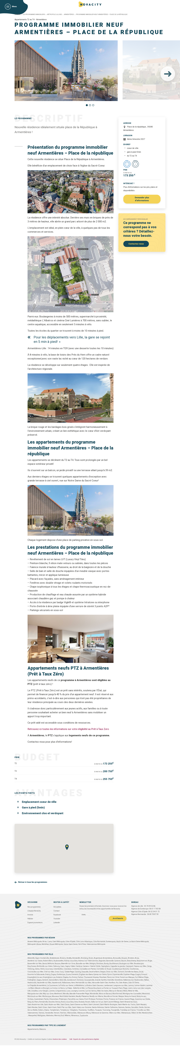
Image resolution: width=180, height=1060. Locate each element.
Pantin (46, 999)
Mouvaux (55, 996)
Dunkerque (61, 974)
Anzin (91, 958)
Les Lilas (141, 988)
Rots (76, 1002)
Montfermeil (117, 993)
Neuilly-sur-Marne (96, 996)
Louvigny (74, 991)
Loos (68, 991)
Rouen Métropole (56, 944)
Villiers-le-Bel (136, 1013)
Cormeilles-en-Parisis (88, 969)
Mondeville (94, 993)
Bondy (106, 963)
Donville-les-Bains (131, 971)
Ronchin (52, 1002)
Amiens (63, 958)
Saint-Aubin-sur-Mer (52, 1004)
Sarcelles (134, 1007)
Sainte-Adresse (98, 1007)
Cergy (149, 966)
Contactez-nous (136, 243)
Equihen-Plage (129, 974)
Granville (110, 980)
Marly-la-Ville (133, 991)
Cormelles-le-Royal (104, 969)
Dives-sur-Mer (111, 971)
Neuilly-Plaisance (82, 996)
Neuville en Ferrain (111, 996)
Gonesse (80, 980)
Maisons (42, 1029)
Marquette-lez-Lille (35, 993)
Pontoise (99, 999)
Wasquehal (32, 1015)
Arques (124, 958)
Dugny (53, 974)
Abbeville (31, 958)
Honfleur (112, 982)
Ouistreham (38, 999)
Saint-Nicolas (32, 1007)
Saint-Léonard (93, 1004)
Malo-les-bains (102, 991)
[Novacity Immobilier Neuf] (90, 4)
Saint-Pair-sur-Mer (64, 1007)
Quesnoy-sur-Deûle (142, 999)
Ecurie (68, 974)
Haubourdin (32, 982)
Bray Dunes (32, 966)
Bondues (99, 963)
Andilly (69, 958)
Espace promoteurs (35, 922)
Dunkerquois (111, 941)
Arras (137, 958)
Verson (56, 1013)
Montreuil (146, 993)
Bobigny (93, 963)
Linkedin (57, 922)
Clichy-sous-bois (46, 969)
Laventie (149, 985)
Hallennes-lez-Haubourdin (133, 980)
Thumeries (82, 1010)
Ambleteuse (54, 958)
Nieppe (121, 996)
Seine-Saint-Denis (71, 944)
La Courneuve (52, 985)
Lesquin (148, 988)
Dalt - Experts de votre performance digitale (84, 1039)
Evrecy (74, 977)
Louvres (81, 991)
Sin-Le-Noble (32, 1010)
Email (84, 915)
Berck (44, 963)
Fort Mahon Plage (141, 977)
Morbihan (45, 944)
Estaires (59, 977)
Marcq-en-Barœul (115, 991)
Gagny (39, 980)
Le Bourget (45, 988)
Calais (73, 966)
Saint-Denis (65, 1004)
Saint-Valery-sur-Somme (81, 1007)
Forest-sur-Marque (127, 977)
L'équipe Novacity (34, 911)
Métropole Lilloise (54, 14)
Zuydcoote (84, 1015)
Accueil (17, 14)
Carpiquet (129, 966)
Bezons (57, 963)
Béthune (51, 963)
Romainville (43, 1002)
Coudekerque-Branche (120, 969)
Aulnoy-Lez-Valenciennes (88, 960)
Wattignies (41, 1015)
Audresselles (59, 960)
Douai (141, 971)
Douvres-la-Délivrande (36, 974)
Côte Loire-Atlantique (84, 941)
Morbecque (46, 996)
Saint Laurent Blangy (111, 1002)
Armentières (69, 14)
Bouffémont (114, 963)
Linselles (34, 991)
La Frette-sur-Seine (65, 985)
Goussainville (89, 980)
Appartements (33, 1029)
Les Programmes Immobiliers (34, 14)
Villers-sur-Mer (114, 1013)
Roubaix (82, 1002)
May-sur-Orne (48, 993)
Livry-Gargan (43, 991)
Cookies (49, 1039)
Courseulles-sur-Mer (35, 971)
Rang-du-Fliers (33, 1002)
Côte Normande (99, 941)
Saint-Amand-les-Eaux (128, 1002)
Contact (57, 911)
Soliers (40, 1010)
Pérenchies (53, 999)
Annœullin (76, 958)
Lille (29, 991)
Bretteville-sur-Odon (44, 966)
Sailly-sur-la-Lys (97, 1002)
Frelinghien (32, 980)
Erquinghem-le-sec (35, 977)
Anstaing (84, 958)
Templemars (54, 1010)
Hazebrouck (56, 982)
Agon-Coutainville (42, 958)
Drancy (47, 974)
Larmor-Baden (139, 985)
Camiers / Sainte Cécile (91, 966)
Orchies (30, 999)
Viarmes (63, 1013)
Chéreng (31, 969)
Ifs (117, 982)
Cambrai (79, 966)
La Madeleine (79, 985)
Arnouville (117, 958)
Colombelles (58, 969)
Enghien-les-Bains (86, 974)
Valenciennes (33, 1013)
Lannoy (131, 985)
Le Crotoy (53, 988)
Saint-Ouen (52, 1007)
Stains (46, 1010)
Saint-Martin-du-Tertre (126, 1004)
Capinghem (105, 966)
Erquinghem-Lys (49, 977)
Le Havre (61, 988)
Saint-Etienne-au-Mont (79, 1004)
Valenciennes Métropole (96, 944)
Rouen (87, 1002)
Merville (66, 993)
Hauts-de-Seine (122, 941)
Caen (62, 966)
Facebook (57, 914)
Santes (128, 1007)
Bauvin (123, 960)
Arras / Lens (47, 941)
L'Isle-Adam (123, 982)
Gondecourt (71, 980)
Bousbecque (139, 963)
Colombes (67, 969)
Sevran (147, 1007)
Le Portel (105, 988)
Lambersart (108, 985)
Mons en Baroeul (105, 993)
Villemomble (71, 1013)
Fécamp (96, 977)
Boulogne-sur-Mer (126, 963)
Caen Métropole (59, 941)
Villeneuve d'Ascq (84, 1013)
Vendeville (49, 1013)
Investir (30, 914)
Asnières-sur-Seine (35, 960)
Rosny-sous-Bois (67, 1002)
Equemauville (118, 974)
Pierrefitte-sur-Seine (76, 999)
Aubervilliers (48, 960)
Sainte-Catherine (111, 1007)
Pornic (105, 999)
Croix (57, 971)
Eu (70, 977)
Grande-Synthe (101, 980)
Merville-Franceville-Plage (79, 993)
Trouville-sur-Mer (143, 1010)
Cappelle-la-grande (117, 966)
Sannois (121, 1007)
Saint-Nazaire (141, 1004)
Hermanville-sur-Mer (83, 982)
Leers (130, 988)
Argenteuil (98, 958)
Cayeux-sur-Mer (140, 966)
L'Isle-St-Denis (133, 982)
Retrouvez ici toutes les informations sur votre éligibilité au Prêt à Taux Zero (68, 729)
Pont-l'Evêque (89, 999)
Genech (45, 980)
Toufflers (90, 1010)
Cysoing (78, 971)
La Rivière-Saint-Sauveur (94, 985)
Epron (109, 974)
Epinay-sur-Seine (100, 974)
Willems (67, 1015)
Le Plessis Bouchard (93, 988)
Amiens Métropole (35, 941)
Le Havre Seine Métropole (139, 941)
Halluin (146, 980)
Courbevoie (134, 969)
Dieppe (103, 971)
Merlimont (58, 993)
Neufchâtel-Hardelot (67, 996)
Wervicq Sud (59, 1015)
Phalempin (63, 999)
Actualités (57, 907)
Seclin (141, 1007)
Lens (135, 988)
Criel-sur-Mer (49, 971)
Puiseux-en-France (116, 999)
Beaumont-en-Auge (144, 960)
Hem (73, 982)
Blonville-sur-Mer (82, 963)
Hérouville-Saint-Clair (100, 982)
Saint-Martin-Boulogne (108, 1004)
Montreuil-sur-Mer (35, 996)
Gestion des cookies (60, 1039)
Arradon (131, 958)
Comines (75, 969)
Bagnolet (102, 960)
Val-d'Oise (82, 944)
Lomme (52, 991)
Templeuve (64, 1010)
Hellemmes (66, 982)
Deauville (85, 971)
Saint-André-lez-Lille (35, 1004)
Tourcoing (106, 1010)
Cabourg (56, 966)
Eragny (138, 974)
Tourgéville (115, 1010)
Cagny (67, 966)
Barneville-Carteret (113, 960)
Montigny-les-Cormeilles (132, 993)
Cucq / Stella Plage (67, 971)
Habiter (30, 918)
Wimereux (75, 1015)
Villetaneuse (126, 1013)
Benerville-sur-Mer (35, 963)
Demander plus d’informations (142, 199)
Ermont (144, 974)
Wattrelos (50, 1015)
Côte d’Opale (70, 941)
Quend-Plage (129, 999)
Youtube (57, 918)
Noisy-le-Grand (130, 996)
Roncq (57, 1002)
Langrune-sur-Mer (120, 985)
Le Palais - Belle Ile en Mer (75, 988)
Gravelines (119, 980)
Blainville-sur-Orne (68, 963)
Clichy (37, 969)
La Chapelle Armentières (37, 985)
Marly (125, 991)
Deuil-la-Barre (94, 971)
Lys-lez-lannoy (90, 991)
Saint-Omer (42, 1007)
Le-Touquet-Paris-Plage (118, 988)
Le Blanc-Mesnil (34, 988)
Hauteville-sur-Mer (44, 982)
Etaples (66, 977)
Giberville (62, 980)
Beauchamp (131, 960)
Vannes (41, 1013)
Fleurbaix (102, 977)
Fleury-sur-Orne (113, 977)
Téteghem (74, 1010)
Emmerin (75, 974)
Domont (121, 971)
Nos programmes (34, 907)
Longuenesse (60, 991)
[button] (167, 74)
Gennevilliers (54, 980)
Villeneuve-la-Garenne (99, 1013)
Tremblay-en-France (128, 1010)
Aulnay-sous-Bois (71, 960)
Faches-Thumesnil (85, 977)
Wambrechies (147, 1013)
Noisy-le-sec (141, 996)
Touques (98, 1010)
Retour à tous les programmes (32, 882)
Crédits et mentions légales (37, 1039)
